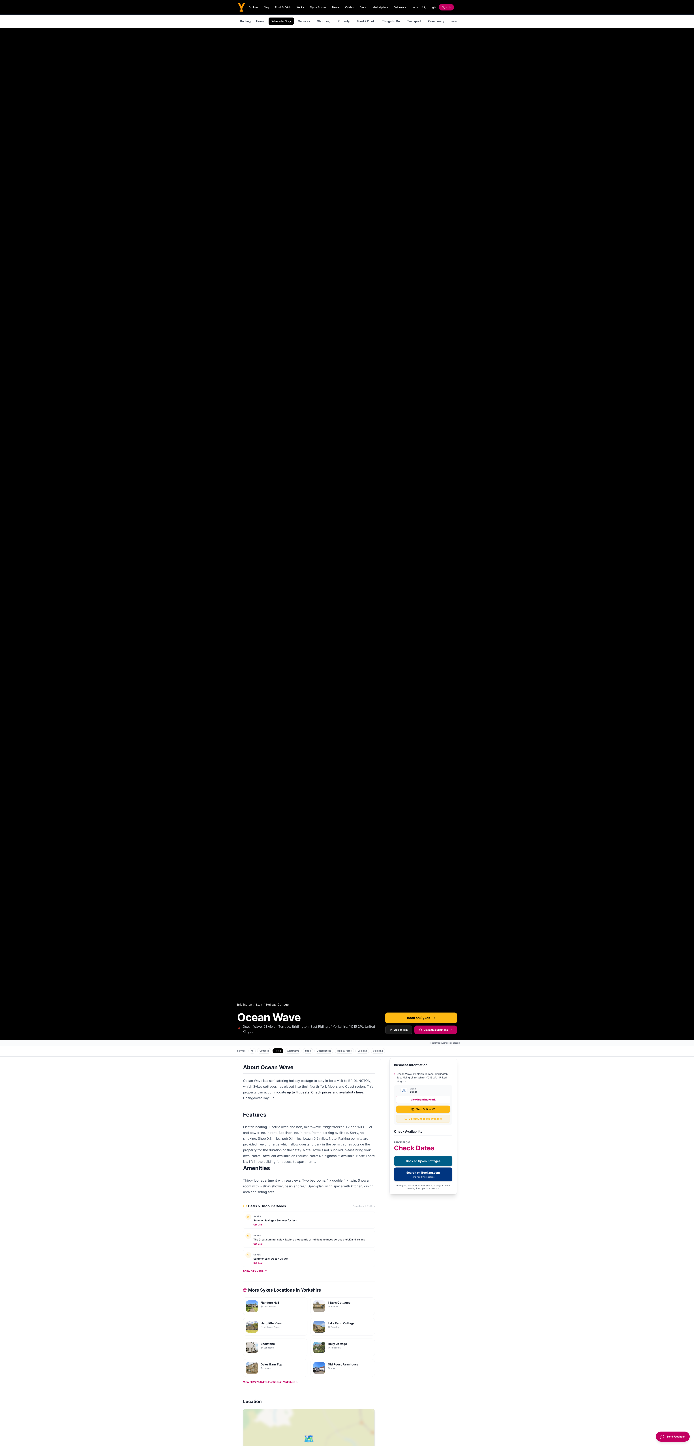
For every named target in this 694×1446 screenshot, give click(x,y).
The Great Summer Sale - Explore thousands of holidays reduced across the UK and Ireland (309, 1239)
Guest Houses (324, 1050)
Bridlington (244, 1004)
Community (436, 21)
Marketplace (380, 7)
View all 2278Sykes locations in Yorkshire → (270, 1382)
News (335, 7)
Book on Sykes (418, 1018)
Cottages (264, 1050)
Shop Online (423, 1109)
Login (432, 7)
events (456, 21)
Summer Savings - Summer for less (275, 1220)
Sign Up (446, 7)
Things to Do (391, 21)
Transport (414, 21)
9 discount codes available (425, 1118)
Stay (266, 7)
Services (304, 21)
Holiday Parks (344, 1050)
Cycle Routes (318, 7)
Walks (300, 7)
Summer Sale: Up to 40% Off (270, 1258)
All (252, 1050)
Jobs (415, 7)
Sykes (257, 1216)
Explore (253, 7)
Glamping (378, 1050)
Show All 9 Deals (253, 1270)
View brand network (423, 1099)
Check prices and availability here (337, 1092)
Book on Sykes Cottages (423, 1161)
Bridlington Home (252, 21)
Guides (349, 7)
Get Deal (257, 1224)
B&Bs (308, 1050)
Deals (363, 7)
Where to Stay (281, 21)
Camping (362, 1050)
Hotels (278, 1050)
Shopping (324, 21)
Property (344, 21)
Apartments (293, 1050)
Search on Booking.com (423, 1174)
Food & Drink (283, 7)
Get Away (400, 7)
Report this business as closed (444, 1042)
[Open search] (424, 7)
